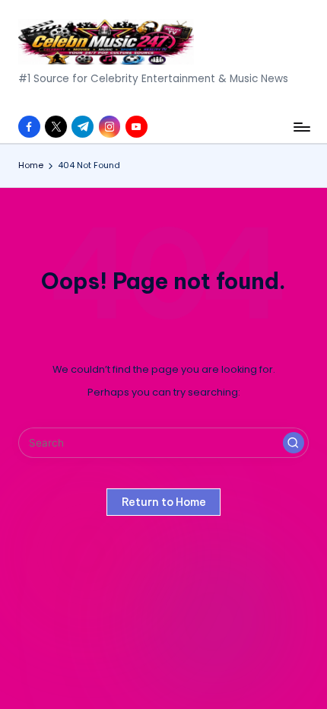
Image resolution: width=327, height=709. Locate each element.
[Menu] (301, 126)
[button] (293, 442)
